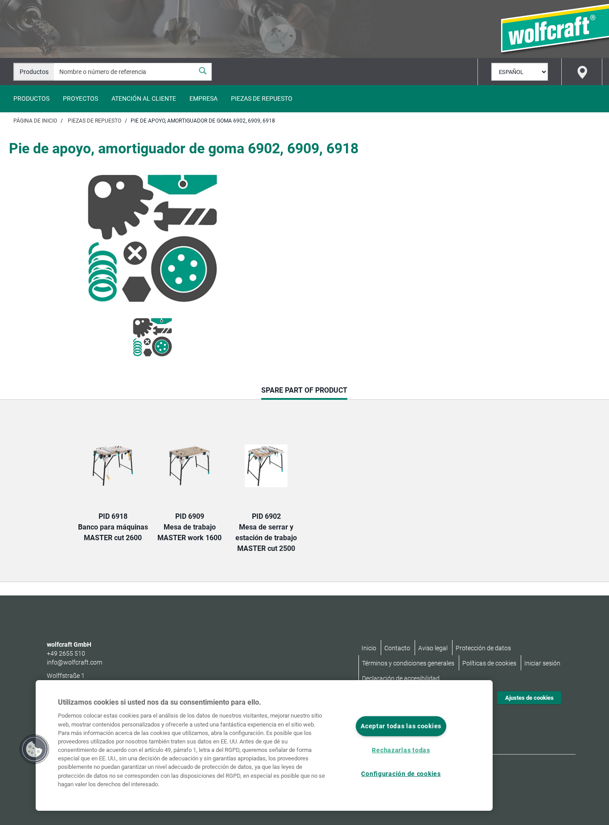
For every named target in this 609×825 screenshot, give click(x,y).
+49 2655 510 (66, 653)
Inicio (369, 648)
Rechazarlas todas (401, 750)
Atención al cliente (143, 98)
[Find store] (581, 71)
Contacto (397, 648)
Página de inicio (35, 121)
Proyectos (80, 98)
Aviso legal (433, 648)
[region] (264, 745)
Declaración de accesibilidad (401, 678)
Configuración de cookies (400, 773)
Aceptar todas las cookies (401, 726)
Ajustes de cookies (529, 697)
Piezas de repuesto (261, 98)
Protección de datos (483, 648)
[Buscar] (202, 72)
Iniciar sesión (542, 663)
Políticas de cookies (489, 663)
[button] (34, 749)
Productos (31, 98)
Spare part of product (304, 393)
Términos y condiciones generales (408, 663)
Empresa (203, 98)
